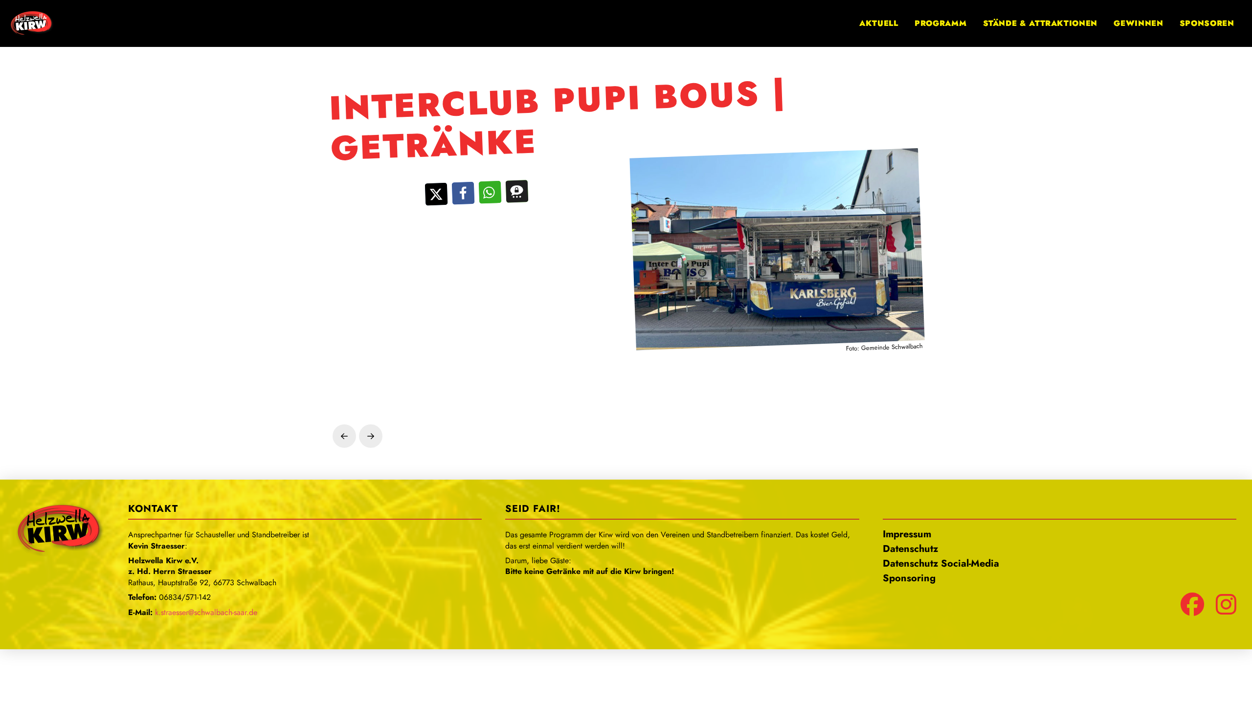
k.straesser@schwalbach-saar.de (206, 612)
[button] (436, 194)
